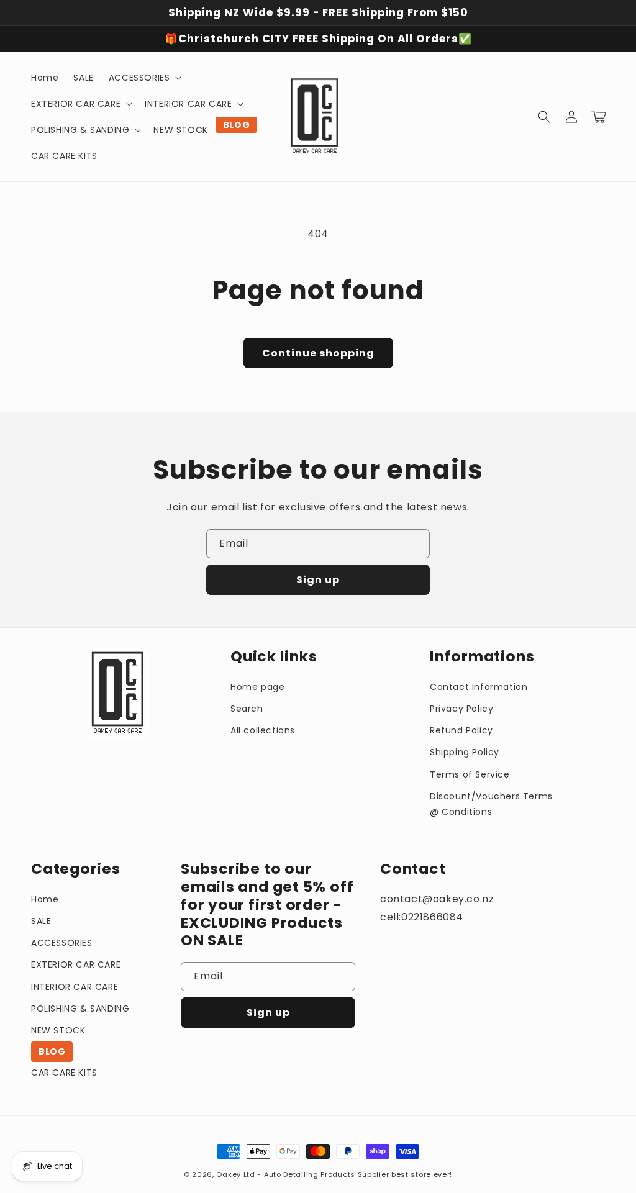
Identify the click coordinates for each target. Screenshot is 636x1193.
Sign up (318, 580)
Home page (257, 687)
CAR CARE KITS (64, 1072)
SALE (41, 921)
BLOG (52, 1051)
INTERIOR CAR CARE (74, 987)
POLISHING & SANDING (80, 1008)
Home (44, 899)
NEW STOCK (58, 1030)
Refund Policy (461, 730)
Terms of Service (470, 774)
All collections (262, 730)
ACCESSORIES (62, 943)
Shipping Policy (464, 752)
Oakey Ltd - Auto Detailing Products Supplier (302, 1174)
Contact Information (478, 687)
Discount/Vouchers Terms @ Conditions (491, 804)
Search (246, 708)
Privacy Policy (461, 708)
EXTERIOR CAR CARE (75, 964)
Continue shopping (318, 353)
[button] (144, 78)
